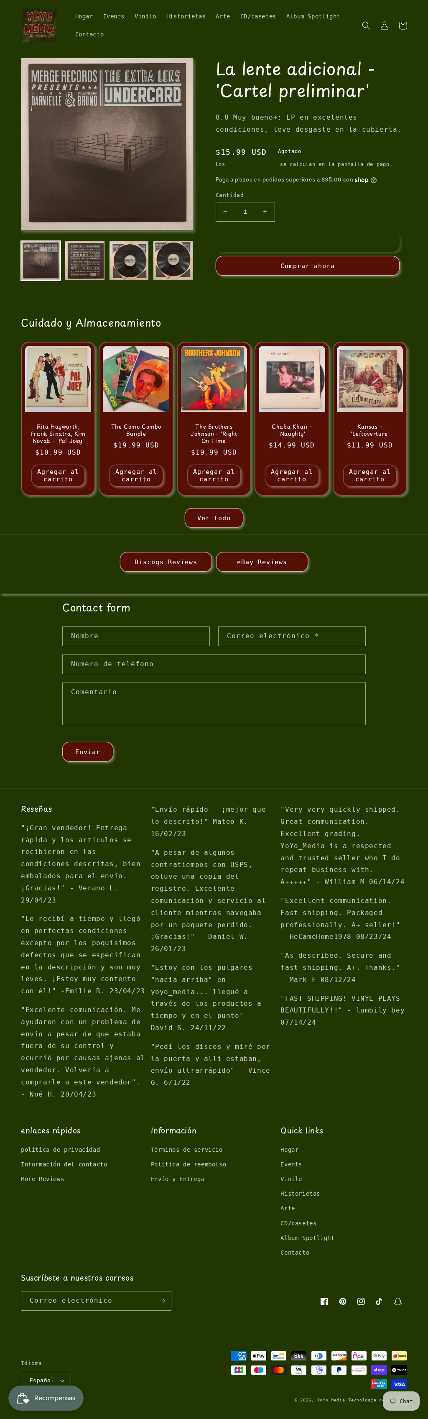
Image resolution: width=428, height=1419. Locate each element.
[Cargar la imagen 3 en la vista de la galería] (129, 261)
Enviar (87, 752)
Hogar (289, 1149)
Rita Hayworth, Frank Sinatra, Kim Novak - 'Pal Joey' (58, 434)
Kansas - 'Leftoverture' (370, 430)
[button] (366, 25)
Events (291, 1164)
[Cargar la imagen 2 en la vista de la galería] (84, 261)
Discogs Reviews (166, 562)
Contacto (294, 1252)
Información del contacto (64, 1164)
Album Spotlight (307, 1238)
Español (42, 1380)
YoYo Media (331, 1400)
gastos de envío (253, 164)
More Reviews (42, 1179)
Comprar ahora (307, 266)
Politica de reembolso (189, 1164)
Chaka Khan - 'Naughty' (292, 430)
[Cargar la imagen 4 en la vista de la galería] (173, 261)
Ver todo (214, 518)
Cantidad (230, 195)
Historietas (300, 1193)
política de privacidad (60, 1149)
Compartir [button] (241, 291)
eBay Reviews (262, 562)
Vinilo (291, 1179)
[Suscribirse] (162, 1301)
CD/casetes (298, 1223)
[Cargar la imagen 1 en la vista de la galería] (41, 261)
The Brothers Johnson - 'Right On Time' (214, 434)
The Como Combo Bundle (136, 430)
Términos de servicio (187, 1149)
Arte (287, 1208)
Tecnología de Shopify (377, 1400)
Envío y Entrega (178, 1179)
